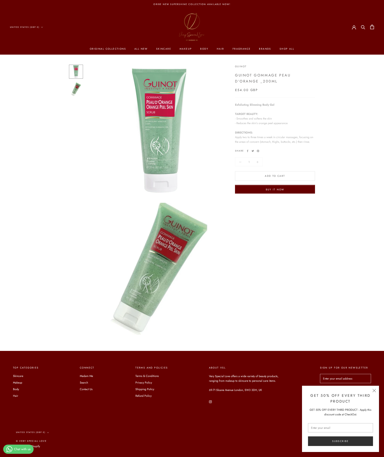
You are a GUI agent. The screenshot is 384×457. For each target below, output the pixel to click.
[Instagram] (210, 401)
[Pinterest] (258, 151)
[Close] (374, 390)
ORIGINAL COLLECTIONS (108, 49)
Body (204, 49)
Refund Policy (143, 396)
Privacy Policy (143, 383)
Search (84, 383)
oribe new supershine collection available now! (191, 4)
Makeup (186, 49)
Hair (220, 49)
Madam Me (86, 376)
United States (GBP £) (24, 27)
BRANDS (265, 49)
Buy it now (275, 190)
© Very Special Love (31, 441)
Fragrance (242, 49)
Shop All (287, 49)
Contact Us (86, 389)
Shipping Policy (144, 389)
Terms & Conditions (147, 376)
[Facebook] (247, 151)
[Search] (363, 27)
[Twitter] (253, 151)
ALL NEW (141, 49)
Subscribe (340, 441)
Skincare (163, 49)
